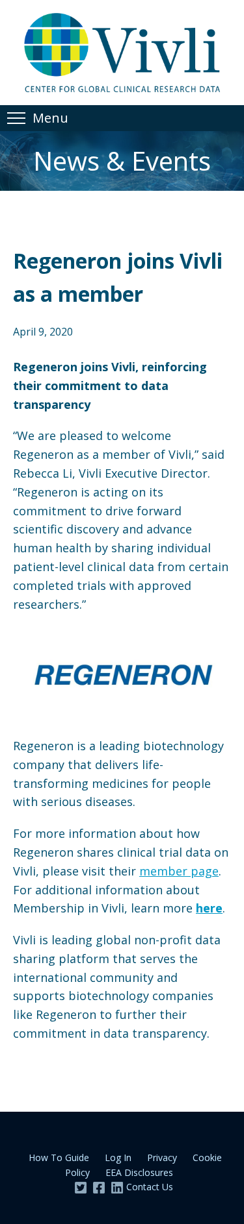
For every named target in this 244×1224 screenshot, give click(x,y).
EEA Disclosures (139, 1172)
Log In (118, 1157)
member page (179, 871)
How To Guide (59, 1157)
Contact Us (149, 1187)
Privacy (162, 1157)
